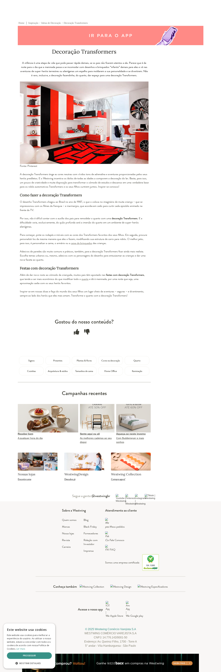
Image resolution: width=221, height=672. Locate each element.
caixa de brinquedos (81, 243)
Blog (86, 520)
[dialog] (29, 646)
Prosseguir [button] (29, 655)
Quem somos (69, 520)
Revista (66, 540)
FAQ (112, 550)
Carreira (66, 547)
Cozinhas (31, 371)
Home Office (110, 371)
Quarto (137, 360)
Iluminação (137, 371)
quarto (85, 279)
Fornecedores (91, 533)
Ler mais (20, 648)
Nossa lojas (68, 533)
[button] (29, 663)
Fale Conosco (117, 540)
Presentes (57, 360)
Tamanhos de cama (84, 371)
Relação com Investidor (91, 542)
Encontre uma (24, 479)
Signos (31, 360)
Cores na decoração (110, 360)
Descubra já (69, 479)
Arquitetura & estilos (58, 371)
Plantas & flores (84, 360)
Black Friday (90, 527)
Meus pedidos (117, 527)
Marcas (66, 527)
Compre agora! (118, 479)
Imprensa (89, 551)
